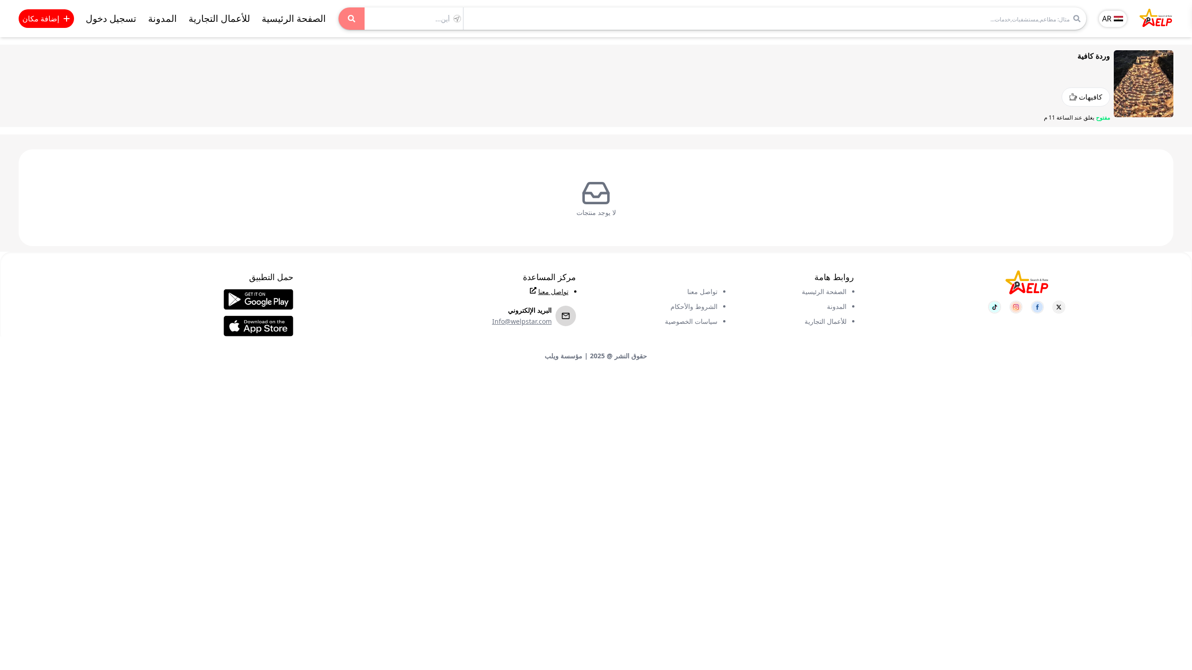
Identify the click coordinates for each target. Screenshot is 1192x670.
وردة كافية (1093, 56)
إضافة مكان (40, 18)
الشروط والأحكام (694, 306)
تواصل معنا (702, 291)
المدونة (162, 18)
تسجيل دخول (111, 18)
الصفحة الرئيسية (294, 18)
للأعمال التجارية (219, 18)
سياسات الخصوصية (691, 321)
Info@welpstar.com (522, 321)
